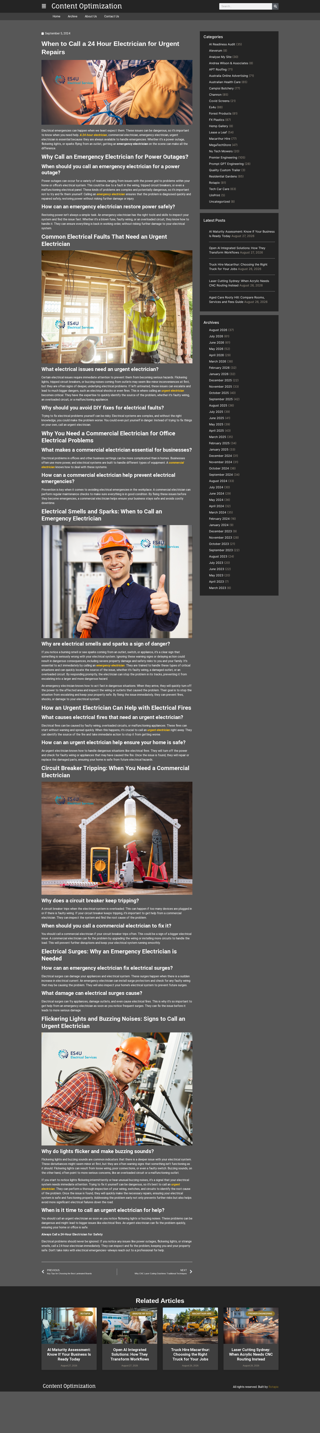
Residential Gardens (223, 176)
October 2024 (219, 468)
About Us (91, 16)
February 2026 (219, 367)
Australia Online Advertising (228, 76)
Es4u (212, 107)
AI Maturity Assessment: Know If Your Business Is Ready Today (69, 1354)
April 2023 (216, 581)
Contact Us (111, 16)
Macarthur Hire (219, 138)
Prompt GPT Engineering (226, 164)
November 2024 (220, 462)
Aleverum (215, 50)
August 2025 (218, 405)
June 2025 (216, 418)
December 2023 (220, 531)
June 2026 (216, 342)
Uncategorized (219, 201)
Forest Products (220, 113)
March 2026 (217, 361)
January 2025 (219, 449)
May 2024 (216, 500)
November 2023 (220, 537)
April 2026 (216, 355)
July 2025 (216, 412)
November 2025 (220, 386)
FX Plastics (216, 120)
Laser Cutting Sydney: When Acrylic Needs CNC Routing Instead (251, 1354)
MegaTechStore (220, 145)
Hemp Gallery (218, 126)
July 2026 (216, 336)
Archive (72, 16)
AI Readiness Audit (222, 44)
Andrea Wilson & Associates (228, 63)
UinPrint (214, 195)
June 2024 (216, 493)
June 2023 (216, 569)
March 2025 (217, 437)
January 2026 (219, 374)
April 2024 (216, 506)
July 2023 (216, 563)
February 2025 (219, 443)
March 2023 (217, 588)
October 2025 (219, 393)
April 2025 (216, 430)
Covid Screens (219, 101)
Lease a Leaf (218, 132)
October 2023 (219, 544)
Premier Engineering (223, 157)
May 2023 (216, 575)
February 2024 (219, 518)
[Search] (275, 6)
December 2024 (220, 456)
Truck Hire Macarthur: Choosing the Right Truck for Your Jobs (190, 1354)
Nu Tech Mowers (221, 151)
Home (56, 16)
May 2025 (216, 424)
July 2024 (216, 487)
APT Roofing (218, 69)
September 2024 (221, 474)
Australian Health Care (225, 82)
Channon (215, 94)
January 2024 (219, 525)
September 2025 (221, 399)
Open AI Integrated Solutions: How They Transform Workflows (129, 1354)
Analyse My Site (220, 57)
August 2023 (218, 556)
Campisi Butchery (221, 88)
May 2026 (216, 349)
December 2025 (220, 380)
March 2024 (217, 512)
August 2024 (218, 481)
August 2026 (218, 330)
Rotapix (214, 182)
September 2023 (221, 550)
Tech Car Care (219, 189)
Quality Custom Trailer (224, 170)
